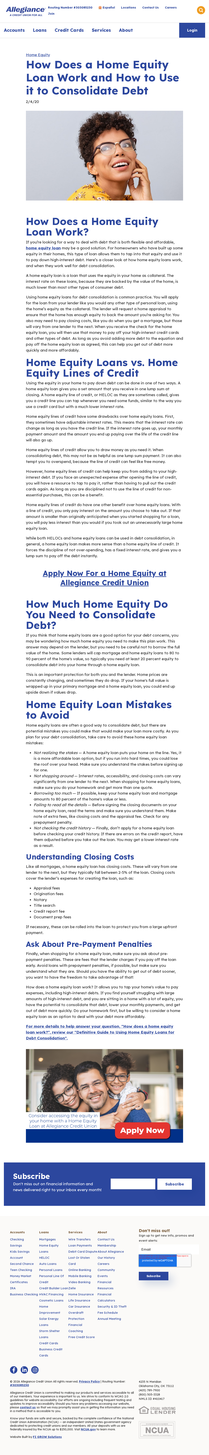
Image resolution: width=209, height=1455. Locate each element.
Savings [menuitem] (16, 1245)
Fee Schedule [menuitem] (108, 1313)
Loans (40, 30)
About (126, 30)
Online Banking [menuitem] (79, 1270)
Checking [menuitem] (17, 1239)
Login (192, 30)
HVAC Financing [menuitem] (51, 1294)
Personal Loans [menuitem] (50, 1270)
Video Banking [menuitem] (79, 1282)
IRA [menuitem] (13, 1288)
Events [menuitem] (103, 1276)
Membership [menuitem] (107, 1245)
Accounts (14, 30)
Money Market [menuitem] (20, 1276)
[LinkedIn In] (24, 1370)
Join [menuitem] (51, 13)
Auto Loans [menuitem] (48, 1264)
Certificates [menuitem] (19, 1282)
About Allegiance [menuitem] (111, 1251)
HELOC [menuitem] (44, 1258)
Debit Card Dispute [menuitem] (82, 1251)
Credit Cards (69, 30)
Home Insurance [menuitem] (81, 1294)
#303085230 (19, 1385)
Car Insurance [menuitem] (79, 1306)
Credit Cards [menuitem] (48, 1343)
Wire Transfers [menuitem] (79, 1239)
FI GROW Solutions (47, 1437)
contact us (28, 1407)
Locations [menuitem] (128, 7)
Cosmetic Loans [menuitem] (51, 1300)
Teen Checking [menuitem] (21, 1270)
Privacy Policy (89, 1381)
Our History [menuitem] (106, 1258)
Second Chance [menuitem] (22, 1264)
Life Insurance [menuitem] (79, 1300)
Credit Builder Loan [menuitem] (53, 1288)
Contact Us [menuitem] (150, 7)
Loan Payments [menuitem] (80, 1245)
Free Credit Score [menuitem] (81, 1337)
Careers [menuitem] (171, 7)
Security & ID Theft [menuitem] (112, 1306)
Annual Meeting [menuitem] (109, 1319)
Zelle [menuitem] (72, 1288)
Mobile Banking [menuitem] (79, 1276)
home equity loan (43, 248)
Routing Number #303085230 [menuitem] (70, 7)
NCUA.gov (88, 1429)
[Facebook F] (13, 1370)
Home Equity (38, 54)
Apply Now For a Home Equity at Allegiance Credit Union (104, 578)
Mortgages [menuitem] (47, 1239)
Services (101, 30)
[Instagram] (35, 1370)
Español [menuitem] (109, 7)
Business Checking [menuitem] (24, 1294)
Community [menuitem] (106, 1270)
